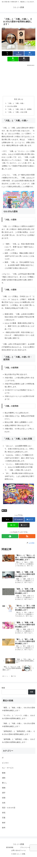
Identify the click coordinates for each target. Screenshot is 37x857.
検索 (3, 688)
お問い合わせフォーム (18, 850)
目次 (15, 99)
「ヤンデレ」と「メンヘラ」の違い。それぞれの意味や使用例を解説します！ (18, 717)
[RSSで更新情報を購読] (27, 536)
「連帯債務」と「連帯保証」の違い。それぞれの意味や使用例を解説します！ (18, 740)
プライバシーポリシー (27, 847)
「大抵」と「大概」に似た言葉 (17, 112)
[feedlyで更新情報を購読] (10, 536)
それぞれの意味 (12, 106)
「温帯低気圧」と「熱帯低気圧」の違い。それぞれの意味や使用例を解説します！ (18, 732)
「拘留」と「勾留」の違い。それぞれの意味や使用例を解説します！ (18, 725)
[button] (24, 59)
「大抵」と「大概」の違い (15, 103)
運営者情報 (9, 847)
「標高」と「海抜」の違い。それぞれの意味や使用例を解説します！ (18, 709)
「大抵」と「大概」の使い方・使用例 (19, 109)
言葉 (5, 510)
